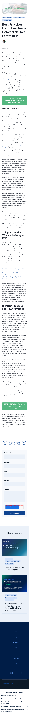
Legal (15, 663)
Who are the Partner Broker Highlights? (11, 706)
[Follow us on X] (17, 673)
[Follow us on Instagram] (21, 673)
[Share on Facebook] (5, 443)
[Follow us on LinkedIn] (10, 673)
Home (15, 631)
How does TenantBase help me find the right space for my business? (12, 710)
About (15, 637)
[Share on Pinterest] (19, 443)
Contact (15, 642)
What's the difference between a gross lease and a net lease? (12, 702)
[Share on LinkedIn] (14, 443)
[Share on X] (10, 443)
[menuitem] (15, 631)
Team (15, 653)
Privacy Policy (6, 683)
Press (15, 647)
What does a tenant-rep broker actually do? (12, 698)
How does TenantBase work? (8, 695)
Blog (15, 669)
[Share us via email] (24, 443)
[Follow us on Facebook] (13, 673)
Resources (16, 658)
